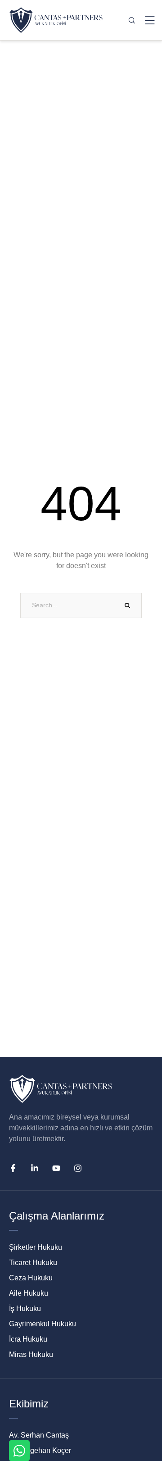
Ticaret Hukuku (33, 1262)
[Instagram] (78, 1168)
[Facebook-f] (13, 1168)
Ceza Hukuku (31, 1278)
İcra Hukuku (28, 1339)
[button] (141, 1417)
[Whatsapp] (19, 1450)
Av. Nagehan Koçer (40, 1450)
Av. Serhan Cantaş (39, 1435)
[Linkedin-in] (35, 1168)
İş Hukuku (25, 1308)
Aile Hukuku (28, 1293)
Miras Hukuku (31, 1354)
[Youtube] (56, 1168)
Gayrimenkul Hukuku (42, 1324)
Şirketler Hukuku (35, 1247)
